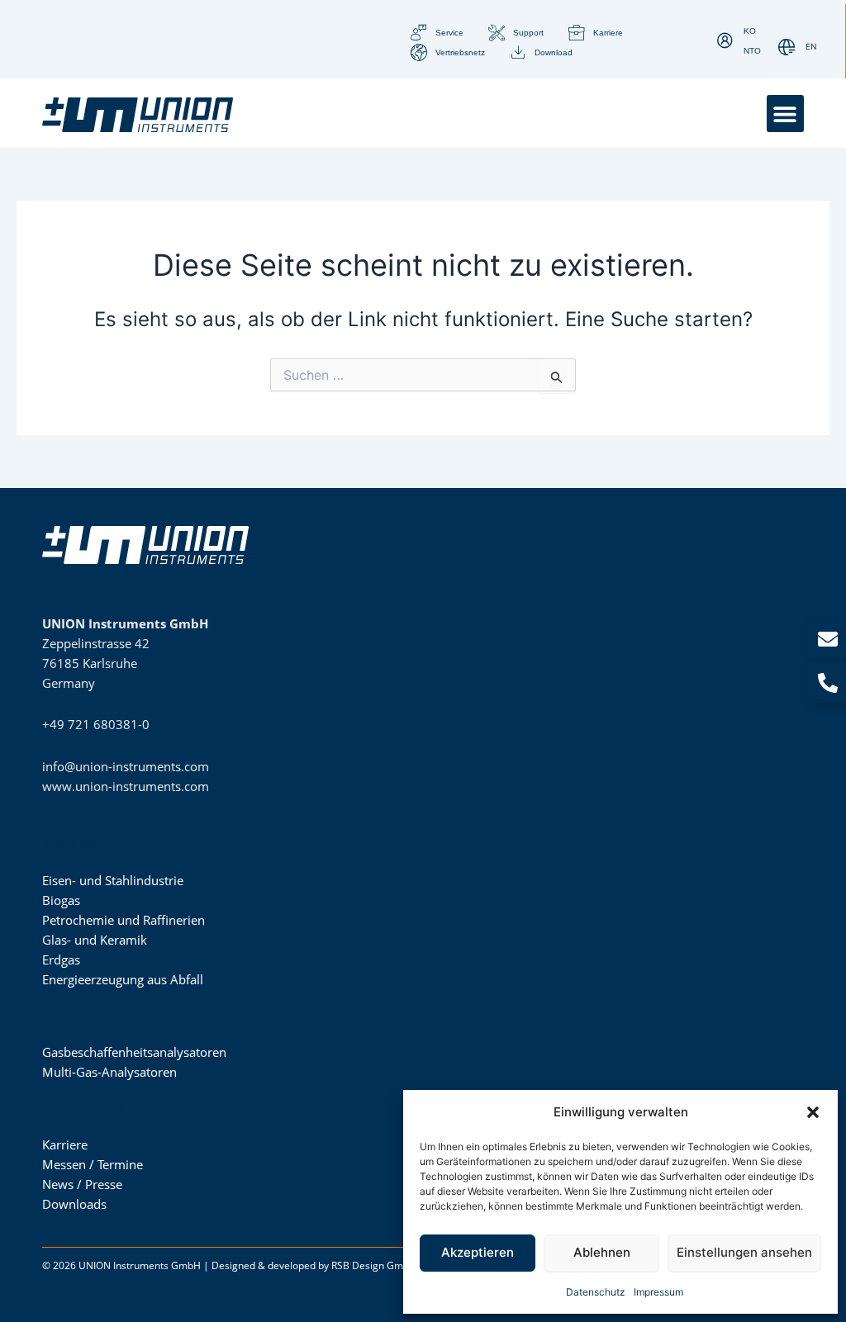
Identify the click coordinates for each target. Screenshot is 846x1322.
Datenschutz (595, 1292)
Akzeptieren (477, 1252)
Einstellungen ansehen (744, 1252)
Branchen (71, 843)
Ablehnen (601, 1252)
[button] (813, 1112)
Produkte (69, 1015)
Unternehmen (83, 1108)
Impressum (658, 1292)
